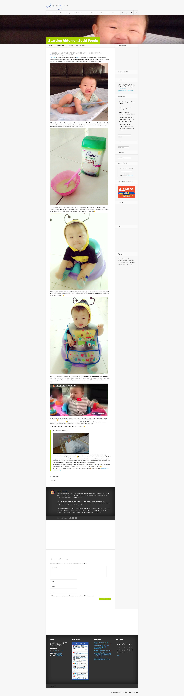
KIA (99, 653)
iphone (106, 652)
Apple (106, 642)
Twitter (76, 518)
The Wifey (53, 57)
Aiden (77, 57)
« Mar (117, 655)
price (106, 656)
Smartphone (97, 659)
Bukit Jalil (110, 644)
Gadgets (101, 13)
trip (107, 659)
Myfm (101, 655)
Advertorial (51, 13)
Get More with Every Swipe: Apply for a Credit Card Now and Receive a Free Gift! (126, 119)
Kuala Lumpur (106, 653)
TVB (109, 659)
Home (50, 45)
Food (103, 647)
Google (70, 518)
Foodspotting (100, 650)
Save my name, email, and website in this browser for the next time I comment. (73, 596)
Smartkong (59, 653)
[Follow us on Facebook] (127, 13)
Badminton (104, 644)
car (98, 645)
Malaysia (106, 654)
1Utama (99, 642)
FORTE (107, 650)
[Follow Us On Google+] (136, 13)
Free (110, 650)
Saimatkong (66, 53)
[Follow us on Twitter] (122, 13)
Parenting (68, 13)
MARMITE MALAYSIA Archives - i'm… (79, 674)
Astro (96, 644)
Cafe (95, 645)
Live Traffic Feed (80, 643)
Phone (100, 656)
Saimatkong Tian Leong (57, 651)
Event (86, 13)
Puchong (97, 658)
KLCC (102, 653)
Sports (107, 13)
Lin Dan (102, 654)
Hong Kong (101, 652)
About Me (53, 686)
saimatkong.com (133, 692)
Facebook (73, 518)
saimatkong (58, 654)
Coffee (99, 647)
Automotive (59, 13)
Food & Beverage (78, 13)
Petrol (98, 656)
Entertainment (93, 13)
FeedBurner (130, 175)
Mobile (98, 655)
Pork (103, 656)
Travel (113, 13)
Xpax (95, 660)
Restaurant (102, 658)
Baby (99, 644)
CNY (95, 647)
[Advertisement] (100, 6)
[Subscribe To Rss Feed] (131, 13)
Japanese (96, 653)
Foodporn (97, 649)
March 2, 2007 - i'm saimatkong (78, 664)
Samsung (106, 658)
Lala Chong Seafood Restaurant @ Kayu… (80, 647)
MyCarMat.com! (122, 88)
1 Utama (95, 642)
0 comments (95, 53)
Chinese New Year (104, 645)
